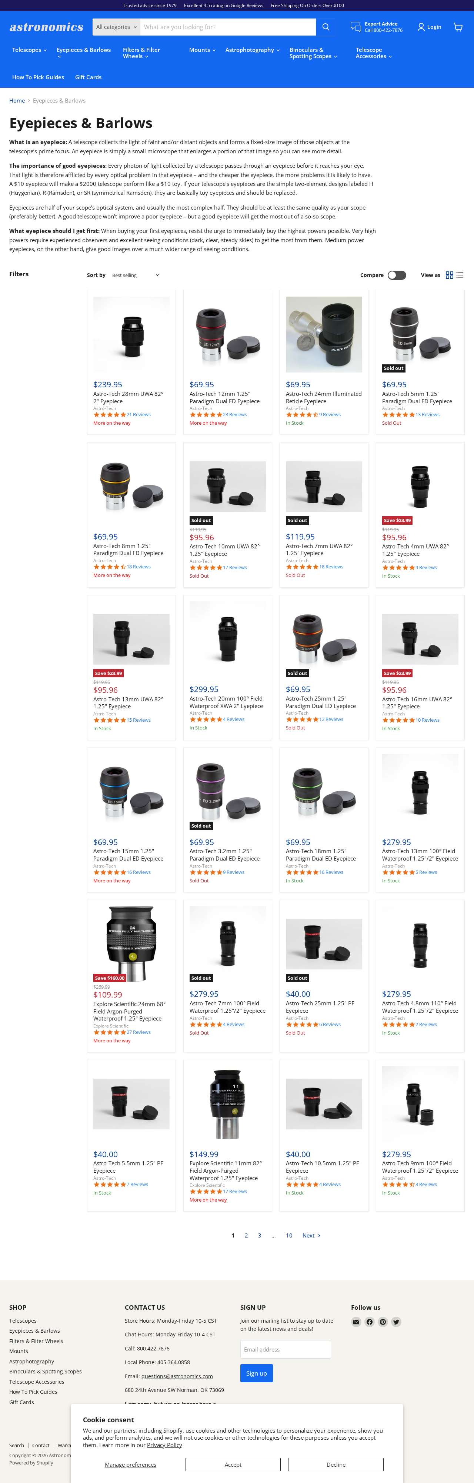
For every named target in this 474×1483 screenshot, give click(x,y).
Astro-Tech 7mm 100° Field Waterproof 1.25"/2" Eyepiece (228, 1006)
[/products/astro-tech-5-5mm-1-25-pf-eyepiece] (131, 1104)
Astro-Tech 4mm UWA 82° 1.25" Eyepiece (415, 549)
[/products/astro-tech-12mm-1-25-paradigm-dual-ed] (228, 335)
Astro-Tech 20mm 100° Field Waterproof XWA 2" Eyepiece (226, 702)
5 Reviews (426, 872)
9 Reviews (330, 414)
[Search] (326, 27)
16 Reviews (139, 872)
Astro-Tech (104, 408)
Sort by (96, 275)
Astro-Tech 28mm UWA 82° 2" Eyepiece (128, 397)
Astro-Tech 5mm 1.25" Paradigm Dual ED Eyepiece (417, 397)
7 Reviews (137, 1184)
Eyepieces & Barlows (84, 49)
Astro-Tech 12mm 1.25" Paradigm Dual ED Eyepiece (225, 397)
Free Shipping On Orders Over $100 (307, 5)
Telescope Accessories (372, 53)
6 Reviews (330, 1024)
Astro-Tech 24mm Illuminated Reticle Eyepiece (324, 397)
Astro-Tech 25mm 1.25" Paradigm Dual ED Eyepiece (321, 702)
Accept (233, 1464)
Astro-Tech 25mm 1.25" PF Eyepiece (320, 1006)
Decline (336, 1464)
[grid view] (449, 275)
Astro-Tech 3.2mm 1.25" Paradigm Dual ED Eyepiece (225, 854)
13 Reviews (427, 414)
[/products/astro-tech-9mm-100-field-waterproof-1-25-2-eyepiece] (420, 1104)
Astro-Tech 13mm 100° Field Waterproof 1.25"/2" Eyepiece (420, 854)
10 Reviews (427, 720)
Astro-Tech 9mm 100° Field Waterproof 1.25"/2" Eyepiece (420, 1166)
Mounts (200, 49)
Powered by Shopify (31, 1462)
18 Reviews (139, 567)
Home (17, 100)
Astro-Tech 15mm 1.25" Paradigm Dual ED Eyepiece (128, 854)
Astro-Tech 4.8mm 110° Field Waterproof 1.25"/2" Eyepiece (420, 1006)
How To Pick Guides (38, 77)
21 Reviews (139, 414)
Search (16, 1445)
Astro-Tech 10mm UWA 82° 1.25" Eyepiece (225, 549)
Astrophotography (251, 49)
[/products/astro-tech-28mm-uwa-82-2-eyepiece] (131, 335)
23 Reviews (235, 414)
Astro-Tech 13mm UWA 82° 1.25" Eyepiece (128, 702)
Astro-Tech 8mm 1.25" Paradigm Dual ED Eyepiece (128, 549)
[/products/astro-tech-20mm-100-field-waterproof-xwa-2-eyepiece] (228, 639)
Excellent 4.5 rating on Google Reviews (223, 5)
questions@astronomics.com (177, 1376)
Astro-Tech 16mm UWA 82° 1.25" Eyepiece (417, 702)
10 (289, 1235)
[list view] (460, 275)
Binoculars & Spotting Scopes (311, 53)
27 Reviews (139, 1032)
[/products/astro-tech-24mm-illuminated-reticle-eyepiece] (324, 335)
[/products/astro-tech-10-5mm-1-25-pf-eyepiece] (324, 1104)
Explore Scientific (110, 1026)
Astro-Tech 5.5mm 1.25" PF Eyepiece (128, 1166)
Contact (41, 1445)
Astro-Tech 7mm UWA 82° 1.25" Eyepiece (319, 549)
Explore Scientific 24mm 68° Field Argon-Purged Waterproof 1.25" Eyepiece (129, 1011)
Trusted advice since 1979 (150, 5)
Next (309, 1235)
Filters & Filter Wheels (141, 53)
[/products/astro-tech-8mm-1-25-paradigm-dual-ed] (131, 486)
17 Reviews (235, 567)
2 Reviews (426, 1024)
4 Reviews (233, 719)
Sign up (256, 1373)
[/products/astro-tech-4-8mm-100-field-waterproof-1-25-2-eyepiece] (420, 944)
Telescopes (27, 49)
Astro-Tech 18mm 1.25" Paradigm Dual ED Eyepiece (321, 854)
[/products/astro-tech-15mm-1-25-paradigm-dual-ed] (131, 792)
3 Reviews (426, 1184)
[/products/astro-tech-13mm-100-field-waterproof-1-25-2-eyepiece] (420, 792)
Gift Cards (88, 77)
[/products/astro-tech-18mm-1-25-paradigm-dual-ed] (324, 792)
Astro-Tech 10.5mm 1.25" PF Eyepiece (322, 1166)
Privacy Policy (164, 1445)
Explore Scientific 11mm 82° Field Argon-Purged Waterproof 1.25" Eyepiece (226, 1170)
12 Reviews (331, 719)
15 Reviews (139, 720)
